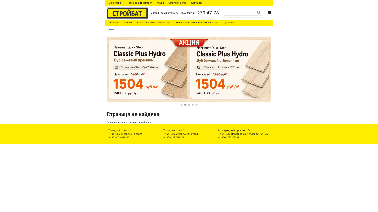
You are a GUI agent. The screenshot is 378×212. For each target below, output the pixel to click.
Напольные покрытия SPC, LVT (154, 22)
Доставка (229, 22)
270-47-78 (208, 13)
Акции (160, 2)
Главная (113, 22)
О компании (115, 2)
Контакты (196, 2)
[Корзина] (269, 13)
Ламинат (127, 22)
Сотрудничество (177, 2)
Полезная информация (139, 2)
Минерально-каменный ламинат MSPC (197, 22)
